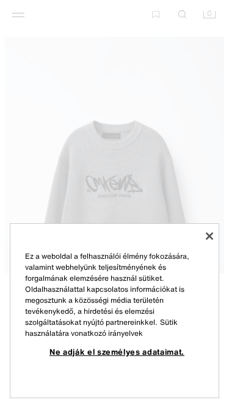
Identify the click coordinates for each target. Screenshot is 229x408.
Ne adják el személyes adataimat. (116, 352)
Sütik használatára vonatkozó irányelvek (101, 327)
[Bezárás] (209, 236)
